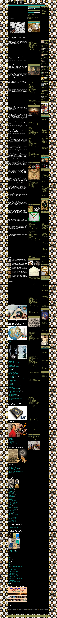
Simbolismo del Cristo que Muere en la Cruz (33, 403)
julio (9, 562)
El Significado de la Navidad (45, 175)
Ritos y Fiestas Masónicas (44, 189)
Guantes (29, 296)
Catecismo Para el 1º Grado (12, 549)
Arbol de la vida (43, 221)
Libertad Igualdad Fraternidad (31, 361)
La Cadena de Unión (11, 375)
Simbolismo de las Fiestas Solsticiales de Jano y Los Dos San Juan (45, 195)
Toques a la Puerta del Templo (31, 103)
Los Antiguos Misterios (31, 47)
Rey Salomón (29, 52)
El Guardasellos (30, 128)
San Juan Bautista (44, 190)
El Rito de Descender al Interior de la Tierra (33, 338)
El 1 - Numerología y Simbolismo (45, 285)
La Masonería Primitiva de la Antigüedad (32, 43)
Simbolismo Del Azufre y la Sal (12, 518)
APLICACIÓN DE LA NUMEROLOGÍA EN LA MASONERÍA (15, 566)
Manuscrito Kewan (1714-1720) (45, 368)
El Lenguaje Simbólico (30, 334)
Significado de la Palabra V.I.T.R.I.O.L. (32, 375)
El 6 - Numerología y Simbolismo (45, 294)
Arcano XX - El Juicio (44, 140)
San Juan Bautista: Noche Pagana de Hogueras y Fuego (45, 191)
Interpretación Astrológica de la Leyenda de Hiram (45, 322)
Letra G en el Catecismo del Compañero (13, 553)
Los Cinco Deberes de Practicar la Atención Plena (14, 390)
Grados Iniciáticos (30, 145)
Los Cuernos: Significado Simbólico (32, 363)
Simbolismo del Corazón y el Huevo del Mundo (33, 402)
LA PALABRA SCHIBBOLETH (46, 48)
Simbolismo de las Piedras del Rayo (32, 397)
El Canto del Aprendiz (11, 438)
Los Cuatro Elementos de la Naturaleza (32, 362)
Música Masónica (11, 442)
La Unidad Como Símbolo (12, 506)
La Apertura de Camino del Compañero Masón (33, 239)
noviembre (10, 559)
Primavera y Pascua (11, 515)
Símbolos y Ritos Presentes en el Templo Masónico (34, 101)
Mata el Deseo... (10, 392)
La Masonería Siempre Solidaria (12, 379)
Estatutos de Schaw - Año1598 (45, 360)
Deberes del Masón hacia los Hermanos (13, 366)
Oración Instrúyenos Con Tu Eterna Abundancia (14, 468)
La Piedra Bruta (30, 300)
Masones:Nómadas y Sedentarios (13, 512)
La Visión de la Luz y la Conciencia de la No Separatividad (15, 385)
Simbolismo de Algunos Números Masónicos (44, 305)
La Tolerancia (10, 383)
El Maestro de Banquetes (31, 134)
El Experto (29, 127)
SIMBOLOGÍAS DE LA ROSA (46, 60)
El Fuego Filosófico (11, 493)
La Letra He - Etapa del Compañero (44, 242)
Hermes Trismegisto (11, 499)
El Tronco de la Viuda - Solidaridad (13, 371)
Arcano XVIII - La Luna (44, 139)
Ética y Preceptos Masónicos (12, 400)
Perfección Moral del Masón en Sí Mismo (13, 395)
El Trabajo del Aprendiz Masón (12, 497)
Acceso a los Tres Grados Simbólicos (32, 117)
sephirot (42, 261)
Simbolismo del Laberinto (31, 405)
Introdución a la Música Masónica (12, 440)
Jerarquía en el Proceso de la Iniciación (13, 500)
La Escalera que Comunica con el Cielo (13, 502)
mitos (16, 17)
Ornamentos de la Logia (31, 94)
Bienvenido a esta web (11, 490)
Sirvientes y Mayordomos (31, 158)
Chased (42, 223)
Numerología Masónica (44, 303)
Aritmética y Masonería (11, 489)
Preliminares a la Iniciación (31, 307)
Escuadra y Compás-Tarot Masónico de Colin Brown (44, 147)
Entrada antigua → (25, 279)
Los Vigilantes (30, 155)
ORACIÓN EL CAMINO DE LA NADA (13, 579)
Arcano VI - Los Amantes (44, 125)
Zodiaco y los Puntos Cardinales (12, 521)
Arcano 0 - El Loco (44, 117)
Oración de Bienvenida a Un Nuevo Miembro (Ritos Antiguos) (16, 471)
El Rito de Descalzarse (31, 337)
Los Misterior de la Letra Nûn (31, 366)
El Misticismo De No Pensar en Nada (13, 367)
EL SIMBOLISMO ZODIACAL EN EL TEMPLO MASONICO (15, 527)
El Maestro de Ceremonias (31, 135)
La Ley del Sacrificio (30, 357)
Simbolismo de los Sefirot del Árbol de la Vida (45, 256)
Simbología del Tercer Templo (31, 419)
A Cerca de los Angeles (11, 488)
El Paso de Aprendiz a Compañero (32, 234)
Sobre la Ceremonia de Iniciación (12, 520)
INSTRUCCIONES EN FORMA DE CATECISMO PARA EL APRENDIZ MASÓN (46, 41)
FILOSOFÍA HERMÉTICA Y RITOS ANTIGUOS (14, 568)
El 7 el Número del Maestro (45, 296)
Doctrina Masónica (30, 126)
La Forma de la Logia (30, 87)
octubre (10, 560)
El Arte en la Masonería (11, 492)
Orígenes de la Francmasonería (31, 51)
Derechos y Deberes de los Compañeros (33, 227)
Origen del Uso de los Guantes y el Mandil (13, 514)
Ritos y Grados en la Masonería (31, 157)
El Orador (29, 139)
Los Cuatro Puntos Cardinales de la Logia (33, 93)
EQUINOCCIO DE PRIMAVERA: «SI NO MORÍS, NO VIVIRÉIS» (15, 567)
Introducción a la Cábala (44, 234)
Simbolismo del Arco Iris (31, 399)
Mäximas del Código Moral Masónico (13, 393)
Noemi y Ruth (10, 513)
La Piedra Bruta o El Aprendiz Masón (32, 301)
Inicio (18, 279)
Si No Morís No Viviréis (11, 397)
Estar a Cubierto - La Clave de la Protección (13, 373)
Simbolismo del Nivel (30, 406)
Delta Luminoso (30, 330)
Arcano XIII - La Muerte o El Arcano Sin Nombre (45, 132)
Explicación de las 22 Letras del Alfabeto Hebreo (45, 233)
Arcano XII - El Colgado (44, 131)
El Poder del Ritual (11, 368)
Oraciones (10, 466)
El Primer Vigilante (30, 140)
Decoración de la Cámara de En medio (32, 182)
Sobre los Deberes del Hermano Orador (32, 159)
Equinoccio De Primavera (44, 176)
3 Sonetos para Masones (12, 360)
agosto (10, 561)
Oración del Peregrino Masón (12, 473)
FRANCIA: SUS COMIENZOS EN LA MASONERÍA (45, 10)
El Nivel (29, 232)
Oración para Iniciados (11, 474)
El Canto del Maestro (11, 439)
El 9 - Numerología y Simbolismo (45, 297)
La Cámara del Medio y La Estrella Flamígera (33, 240)
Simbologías (9, 606)
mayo (10, 563)
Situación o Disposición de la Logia (32, 100)
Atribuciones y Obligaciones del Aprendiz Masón (33, 277)
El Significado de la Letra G (31, 342)
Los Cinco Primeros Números (45, 302)
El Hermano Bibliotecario (31, 131)
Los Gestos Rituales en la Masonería (13, 509)
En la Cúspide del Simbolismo (31, 354)
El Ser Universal (10, 369)
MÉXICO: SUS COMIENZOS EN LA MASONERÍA (45, 11)
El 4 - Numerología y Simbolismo (45, 290)
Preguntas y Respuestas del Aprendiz (32, 306)
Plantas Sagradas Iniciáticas (45, 187)
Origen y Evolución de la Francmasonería (33, 49)
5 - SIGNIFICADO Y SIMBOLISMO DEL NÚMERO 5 (14, 581)
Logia (29, 91)
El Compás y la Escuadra (31, 332)
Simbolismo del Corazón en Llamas (32, 401)
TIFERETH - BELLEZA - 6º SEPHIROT (13, 570)
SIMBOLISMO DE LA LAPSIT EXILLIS (46, 72)
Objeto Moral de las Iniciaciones (12, 394)
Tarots (42, 154)
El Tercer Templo (11, 370)
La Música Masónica (11, 441)
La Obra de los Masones (11, 381)
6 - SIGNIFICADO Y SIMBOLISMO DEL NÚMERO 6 (46, 78)
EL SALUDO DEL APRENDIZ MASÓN (46, 66)
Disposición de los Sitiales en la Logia (32, 123)
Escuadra (29, 188)
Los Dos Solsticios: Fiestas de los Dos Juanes (14, 508)
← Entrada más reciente (11, 279)
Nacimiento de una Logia (31, 156)
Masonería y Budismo (11, 511)
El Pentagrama (30, 235)
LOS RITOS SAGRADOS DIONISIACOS (13, 571)
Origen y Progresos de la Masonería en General (33, 50)
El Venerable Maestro (30, 144)
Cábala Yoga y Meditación (44, 226)
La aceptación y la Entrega (12, 386)
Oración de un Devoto (11, 472)
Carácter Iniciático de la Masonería (13, 363)
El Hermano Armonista (31, 130)
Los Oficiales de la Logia (31, 153)
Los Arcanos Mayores (44, 150)
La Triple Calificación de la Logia (32, 89)
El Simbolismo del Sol (11, 496)
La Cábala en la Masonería (12, 501)
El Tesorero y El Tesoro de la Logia (32, 143)
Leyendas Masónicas (12, 17)
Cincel (29, 225)
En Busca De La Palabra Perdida (12, 372)
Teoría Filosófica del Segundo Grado (32, 257)
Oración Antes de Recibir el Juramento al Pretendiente (15, 467)
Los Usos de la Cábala (44, 253)
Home (8, 4)
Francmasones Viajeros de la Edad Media (33, 40)
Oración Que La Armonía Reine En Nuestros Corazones (15, 470)
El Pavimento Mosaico (30, 81)
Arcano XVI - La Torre (44, 137)
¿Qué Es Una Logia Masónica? (31, 104)
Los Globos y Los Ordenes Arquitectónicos (33, 364)
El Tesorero (29, 142)
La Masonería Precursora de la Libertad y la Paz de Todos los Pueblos (16, 378)
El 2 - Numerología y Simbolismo (45, 287)
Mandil (29, 303)
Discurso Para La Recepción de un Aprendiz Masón (34, 284)
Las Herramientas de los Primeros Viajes (32, 302)
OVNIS (43, 373)
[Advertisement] (18, 11)
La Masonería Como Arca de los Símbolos (33, 358)
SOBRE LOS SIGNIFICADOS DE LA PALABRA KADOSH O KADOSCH (45, 8)
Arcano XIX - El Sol (44, 135)
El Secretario (29, 141)
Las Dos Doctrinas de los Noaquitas (32, 45)
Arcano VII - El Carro (44, 126)
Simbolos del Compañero (31, 256)
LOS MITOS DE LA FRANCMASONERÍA (13, 575)
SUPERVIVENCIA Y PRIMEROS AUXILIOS (44, 379)
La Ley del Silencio (11, 377)
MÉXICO (10, 341)
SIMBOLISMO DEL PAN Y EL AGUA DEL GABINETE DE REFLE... (16, 578)
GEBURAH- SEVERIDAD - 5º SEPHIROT (13, 574)
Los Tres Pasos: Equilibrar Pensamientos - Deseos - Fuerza (15, 391)
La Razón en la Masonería (12, 382)
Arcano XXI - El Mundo (44, 141)
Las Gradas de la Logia (31, 90)
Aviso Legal (10, 613)
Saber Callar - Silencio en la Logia (12, 396)
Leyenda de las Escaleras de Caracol (13, 507)
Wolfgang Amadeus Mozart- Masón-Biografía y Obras (15, 444)
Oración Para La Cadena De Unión (12, 469)
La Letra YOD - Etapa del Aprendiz (32, 299)
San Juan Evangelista (44, 193)
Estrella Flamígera (30, 84)
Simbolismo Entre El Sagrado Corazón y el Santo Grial (34, 380)
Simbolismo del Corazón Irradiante (32, 400)
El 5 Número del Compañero (31, 230)
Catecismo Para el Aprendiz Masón (13, 551)
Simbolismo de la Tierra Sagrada (32, 396)
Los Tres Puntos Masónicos (12, 510)
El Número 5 (29, 233)
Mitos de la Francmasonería (20, 17)
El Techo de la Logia (30, 82)
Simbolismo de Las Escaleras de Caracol (33, 255)
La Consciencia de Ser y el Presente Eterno (13, 376)
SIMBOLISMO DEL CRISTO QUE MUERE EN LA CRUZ (45, 13)
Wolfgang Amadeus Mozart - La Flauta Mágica (14, 443)
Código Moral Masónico (11, 365)
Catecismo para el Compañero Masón (13, 552)
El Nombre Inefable (30, 335)
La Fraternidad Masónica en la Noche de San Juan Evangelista (45, 179)
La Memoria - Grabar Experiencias (12, 380)
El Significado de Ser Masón (12, 495)
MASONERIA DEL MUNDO (12, 1)
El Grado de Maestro (30, 186)
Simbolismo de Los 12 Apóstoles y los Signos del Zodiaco (45, 331)
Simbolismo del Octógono (31, 407)
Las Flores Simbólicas (30, 360)
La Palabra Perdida (30, 359)
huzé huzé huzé (10, 399)
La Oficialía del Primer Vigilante (31, 148)
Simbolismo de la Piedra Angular (32, 394)
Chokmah (43, 224)
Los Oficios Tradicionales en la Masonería (33, 154)
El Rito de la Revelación (31, 341)
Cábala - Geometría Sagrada (45, 225)
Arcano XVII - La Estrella (44, 138)
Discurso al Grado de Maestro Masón (32, 183)
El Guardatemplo (30, 129)
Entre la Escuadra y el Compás (31, 236)
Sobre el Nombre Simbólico (12, 519)
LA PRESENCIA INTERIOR (12, 580)
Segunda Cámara (30, 254)
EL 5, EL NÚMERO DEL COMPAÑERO (13, 569)
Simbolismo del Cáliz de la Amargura (32, 404)
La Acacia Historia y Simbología (32, 356)
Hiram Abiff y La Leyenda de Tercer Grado (33, 189)
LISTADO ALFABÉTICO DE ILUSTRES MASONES (14, 526)
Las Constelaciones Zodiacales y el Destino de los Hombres (45, 327)
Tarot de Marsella (43, 153)
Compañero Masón (30, 226)
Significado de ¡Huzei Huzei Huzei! (13, 517)
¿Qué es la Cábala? (44, 262)
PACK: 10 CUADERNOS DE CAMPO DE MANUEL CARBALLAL (45, 375)
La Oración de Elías (44, 246)
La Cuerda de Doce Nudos (31, 85)
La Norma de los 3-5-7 (30, 88)
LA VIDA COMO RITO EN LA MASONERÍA (13, 573)
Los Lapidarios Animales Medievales (32, 365)
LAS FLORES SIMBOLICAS (12, 576)
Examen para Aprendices (31, 295)
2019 (9, 557)
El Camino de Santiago (31, 331)
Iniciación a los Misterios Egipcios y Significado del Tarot (45, 148)
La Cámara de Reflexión (31, 86)
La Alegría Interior (11, 374)
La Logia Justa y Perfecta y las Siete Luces (33, 146)
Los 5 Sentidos (10, 389)
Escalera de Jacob (30, 355)
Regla (29, 253)
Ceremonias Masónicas (11, 364)
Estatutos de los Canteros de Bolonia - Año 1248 (45, 362)
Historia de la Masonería (31, 42)
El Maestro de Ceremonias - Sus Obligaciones (33, 136)
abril (9, 564)
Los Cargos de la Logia (31, 92)
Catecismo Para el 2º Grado (12, 550)
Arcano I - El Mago (44, 118)
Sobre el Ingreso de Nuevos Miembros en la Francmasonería (15, 398)
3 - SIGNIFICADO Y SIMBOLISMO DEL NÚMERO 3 (46, 90)
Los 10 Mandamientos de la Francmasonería (14, 388)
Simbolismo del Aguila (31, 398)
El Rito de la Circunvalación (31, 340)
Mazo (29, 304)
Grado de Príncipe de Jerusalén (12, 320)
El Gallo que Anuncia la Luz (12, 494)
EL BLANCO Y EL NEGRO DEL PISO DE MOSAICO (46, 84)
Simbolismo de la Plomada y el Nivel (32, 395)
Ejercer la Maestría (30, 184)
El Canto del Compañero (31, 231)
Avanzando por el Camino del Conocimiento (14, 362)
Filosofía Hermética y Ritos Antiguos (32, 39)
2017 (9, 583)
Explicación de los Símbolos (31, 238)
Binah (42, 222)
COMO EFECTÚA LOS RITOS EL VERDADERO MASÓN (33, 437)
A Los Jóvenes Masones (11, 361)
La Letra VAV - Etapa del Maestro (45, 243)
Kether (42, 235)
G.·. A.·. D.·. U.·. (10, 498)
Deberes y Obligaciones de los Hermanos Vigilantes (34, 118)
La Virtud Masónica (11, 384)
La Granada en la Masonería (12, 503)
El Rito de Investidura (30, 339)
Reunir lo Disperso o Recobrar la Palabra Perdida (14, 516)
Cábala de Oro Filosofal (44, 227)
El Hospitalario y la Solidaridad (31, 133)
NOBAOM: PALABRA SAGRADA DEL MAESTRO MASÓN (46, 54)
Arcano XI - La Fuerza (44, 130)
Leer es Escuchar (11, 387)
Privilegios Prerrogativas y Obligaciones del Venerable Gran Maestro (33, 200)
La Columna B (30, 297)
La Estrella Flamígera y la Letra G (32, 241)
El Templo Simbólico (30, 83)
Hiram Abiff (29, 41)
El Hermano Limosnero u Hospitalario (32, 132)
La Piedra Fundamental (11, 504)
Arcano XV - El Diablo (44, 136)
